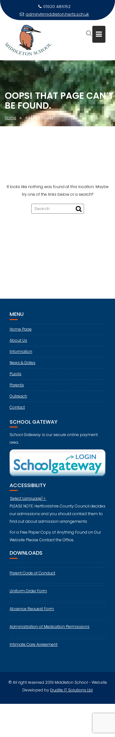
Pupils (15, 373)
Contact (17, 407)
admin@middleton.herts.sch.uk (57, 14)
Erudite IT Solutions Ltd (71, 690)
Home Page (21, 329)
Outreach (18, 396)
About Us (18, 340)
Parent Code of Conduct (32, 573)
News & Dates (22, 362)
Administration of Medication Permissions (49, 626)
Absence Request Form (32, 608)
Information (21, 351)
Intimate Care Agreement (33, 644)
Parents (17, 385)
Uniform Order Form (28, 591)
